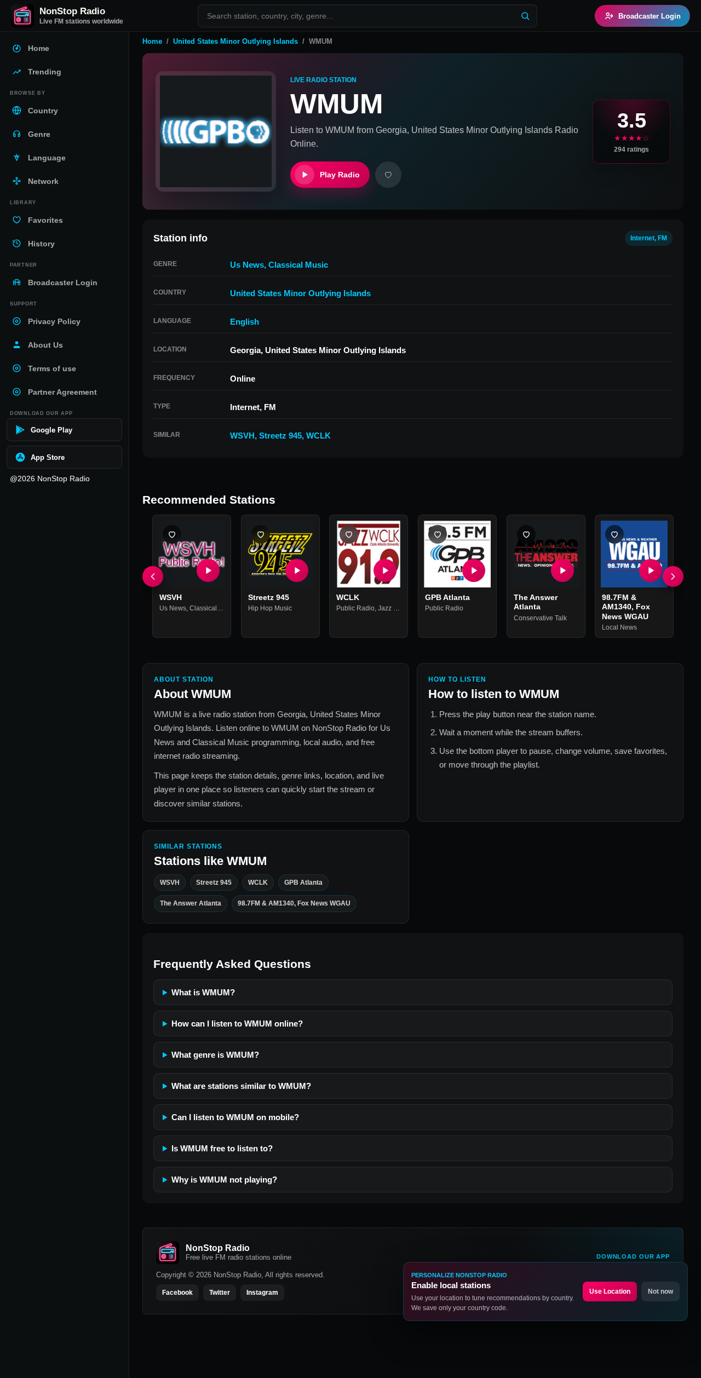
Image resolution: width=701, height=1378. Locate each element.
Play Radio (340, 174)
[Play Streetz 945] (296, 570)
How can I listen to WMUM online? (237, 1023)
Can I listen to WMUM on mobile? (235, 1117)
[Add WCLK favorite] (349, 534)
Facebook (177, 1292)
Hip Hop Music (270, 608)
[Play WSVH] (208, 570)
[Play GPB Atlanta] (473, 570)
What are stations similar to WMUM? (241, 1086)
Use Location (609, 1291)
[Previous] (152, 576)
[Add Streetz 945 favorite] (260, 534)
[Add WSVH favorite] (172, 534)
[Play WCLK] (385, 570)
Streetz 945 (280, 435)
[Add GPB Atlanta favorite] (437, 534)
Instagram (262, 1292)
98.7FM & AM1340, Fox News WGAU (626, 607)
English (244, 321)
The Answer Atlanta (536, 602)
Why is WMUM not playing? (224, 1179)
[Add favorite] (388, 175)
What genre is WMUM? (215, 1054)
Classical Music (298, 264)
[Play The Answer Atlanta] (561, 570)
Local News (619, 627)
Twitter (219, 1292)
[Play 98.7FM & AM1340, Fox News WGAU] (650, 570)
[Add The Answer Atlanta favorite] (526, 534)
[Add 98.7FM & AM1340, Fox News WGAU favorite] (614, 534)
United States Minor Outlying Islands (235, 41)
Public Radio (355, 608)
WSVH (242, 435)
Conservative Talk (540, 618)
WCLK (318, 435)
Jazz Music (394, 608)
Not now (660, 1291)
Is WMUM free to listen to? (222, 1148)
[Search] (525, 16)
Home (152, 41)
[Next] (673, 576)
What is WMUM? (203, 992)
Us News (247, 264)
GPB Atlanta (447, 597)
